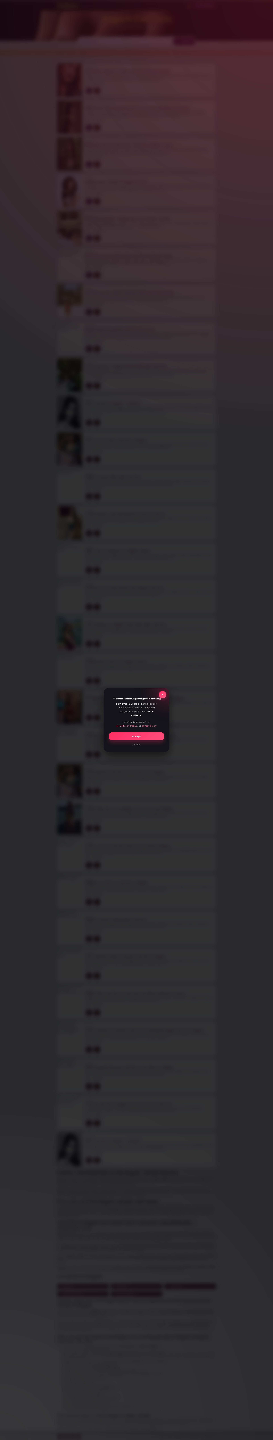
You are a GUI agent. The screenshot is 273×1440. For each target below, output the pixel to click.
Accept (136, 736)
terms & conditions (126, 725)
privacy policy (149, 725)
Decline (136, 744)
